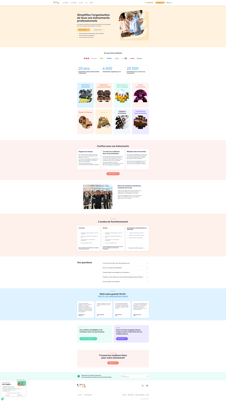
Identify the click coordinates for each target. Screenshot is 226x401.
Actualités (91, 2)
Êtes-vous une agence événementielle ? (112, 267)
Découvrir (81, 2)
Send (147, 376)
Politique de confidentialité (140, 394)
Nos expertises (65, 2)
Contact (80, 394)
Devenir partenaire (88, 394)
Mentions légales (131, 394)
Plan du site (124, 394)
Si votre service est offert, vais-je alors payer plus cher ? (116, 263)
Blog (86, 2)
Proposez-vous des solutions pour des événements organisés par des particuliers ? (123, 277)
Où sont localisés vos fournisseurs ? (111, 281)
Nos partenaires (74, 2)
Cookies (147, 394)
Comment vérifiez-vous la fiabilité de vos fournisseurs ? (116, 272)
